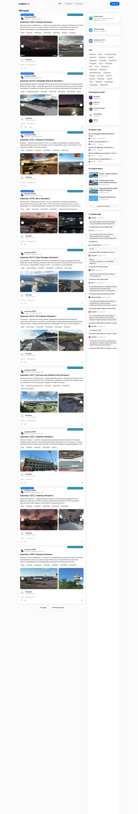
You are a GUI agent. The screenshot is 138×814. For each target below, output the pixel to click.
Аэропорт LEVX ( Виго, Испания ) (35, 198)
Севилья (29, 447)
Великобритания (95, 72)
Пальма (30, 32)
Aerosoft (93, 54)
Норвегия (101, 79)
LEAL (23, 150)
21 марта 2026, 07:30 (36, 78)
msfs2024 (56, 150)
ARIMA (54, 447)
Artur (92, 230)
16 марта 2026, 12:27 (36, 195)
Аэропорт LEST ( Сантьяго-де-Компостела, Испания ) (44, 375)
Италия (109, 75)
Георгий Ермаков (96, 245)
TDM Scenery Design (28, 388)
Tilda (92, 270)
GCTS (23, 91)
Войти (116, 3)
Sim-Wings (69, 268)
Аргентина (93, 69)
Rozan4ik (93, 138)
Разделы (69, 4)
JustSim (65, 32)
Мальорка (38, 32)
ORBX (101, 63)
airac (100, 54)
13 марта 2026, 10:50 (36, 313)
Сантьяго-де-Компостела (35, 385)
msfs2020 (47, 150)
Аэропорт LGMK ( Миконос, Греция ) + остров (103, 323)
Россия (110, 79)
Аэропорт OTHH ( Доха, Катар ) (99, 266)
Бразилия (103, 69)
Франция (99, 82)
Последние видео (96, 169)
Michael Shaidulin (96, 297)
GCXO (79, 91)
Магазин (79, 4)
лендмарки (93, 85)
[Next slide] (81, 46)
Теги (59, 4)
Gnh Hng (93, 218)
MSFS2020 (47, 32)
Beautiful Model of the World (68, 209)
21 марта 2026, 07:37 (36, 19)
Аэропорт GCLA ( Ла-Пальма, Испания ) (38, 316)
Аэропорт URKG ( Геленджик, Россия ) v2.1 (102, 252)
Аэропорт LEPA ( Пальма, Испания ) (36, 22)
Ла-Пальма (30, 327)
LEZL (23, 447)
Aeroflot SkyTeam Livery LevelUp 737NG (101, 227)
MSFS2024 (57, 32)
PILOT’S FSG (65, 150)
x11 (91, 66)
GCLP (23, 268)
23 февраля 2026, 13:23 (36, 492)
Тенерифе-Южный (33, 91)
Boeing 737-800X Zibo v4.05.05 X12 (102, 147)
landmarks (93, 60)
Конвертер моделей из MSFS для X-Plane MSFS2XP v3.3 (102, 294)
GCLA (23, 327)
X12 (97, 66)
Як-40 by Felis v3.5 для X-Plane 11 (101, 159)
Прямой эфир (95, 214)
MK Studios (71, 91)
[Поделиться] (25, 68)
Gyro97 (93, 282)
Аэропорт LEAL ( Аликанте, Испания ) (37, 140)
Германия (107, 72)
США (91, 82)
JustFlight (55, 565)
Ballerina (93, 155)
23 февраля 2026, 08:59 (36, 551)
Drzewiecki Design (111, 54)
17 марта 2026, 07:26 (36, 136)
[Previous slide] (22, 46)
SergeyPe (94, 255)
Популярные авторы (97, 92)
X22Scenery (105, 66)
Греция (92, 75)
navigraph (93, 63)
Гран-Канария (31, 268)
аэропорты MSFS (30, 17)
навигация (104, 85)
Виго (28, 209)
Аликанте (30, 150)
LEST (23, 385)
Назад (44, 607)
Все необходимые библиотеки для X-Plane (102, 135)
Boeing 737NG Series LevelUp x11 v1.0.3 (103, 153)
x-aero (23, 3)
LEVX (23, 209)
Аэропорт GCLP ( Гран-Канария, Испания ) (39, 257)
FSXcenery (103, 57)
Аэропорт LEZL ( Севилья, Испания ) (37, 437)
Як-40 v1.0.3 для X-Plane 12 (99, 142)
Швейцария (109, 82)
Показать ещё (59, 607)
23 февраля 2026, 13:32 (36, 433)
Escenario (93, 57)
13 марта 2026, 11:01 (36, 254)
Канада (92, 79)
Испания (72, 32)
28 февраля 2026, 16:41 (36, 372)
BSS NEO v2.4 (94, 241)
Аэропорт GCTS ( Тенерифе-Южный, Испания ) (41, 81)
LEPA (23, 32)
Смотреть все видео (103, 206)
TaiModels (109, 63)
